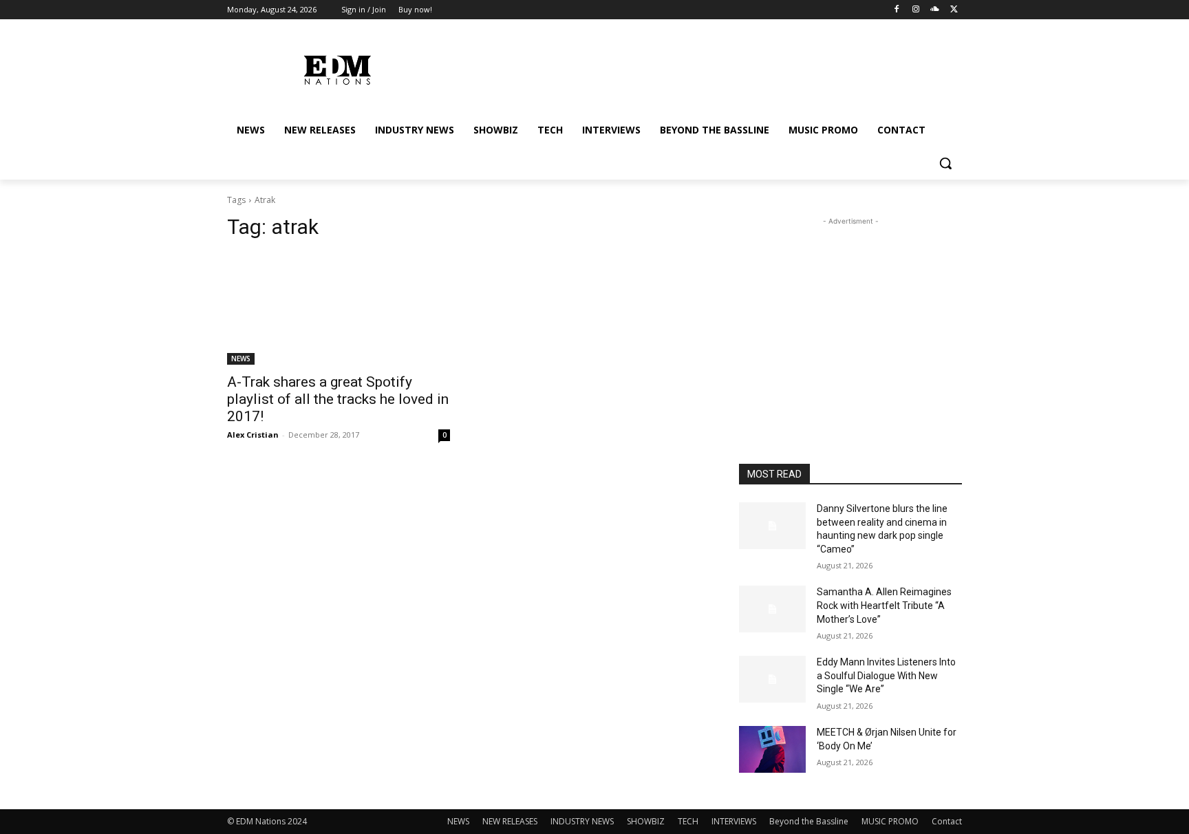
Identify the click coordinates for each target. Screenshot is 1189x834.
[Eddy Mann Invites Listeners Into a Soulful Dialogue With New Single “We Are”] (772, 679)
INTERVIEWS (733, 821)
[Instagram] (916, 10)
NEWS (240, 358)
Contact (947, 821)
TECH (688, 821)
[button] (945, 163)
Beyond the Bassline (808, 821)
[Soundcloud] (935, 10)
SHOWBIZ (646, 821)
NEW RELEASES (509, 821)
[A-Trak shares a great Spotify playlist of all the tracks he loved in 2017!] (338, 309)
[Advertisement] (850, 314)
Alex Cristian (253, 434)
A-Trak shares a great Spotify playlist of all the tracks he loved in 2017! (338, 399)
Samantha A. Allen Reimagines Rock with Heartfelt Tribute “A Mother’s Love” (884, 605)
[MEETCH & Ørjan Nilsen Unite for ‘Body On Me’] (772, 749)
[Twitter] (954, 10)
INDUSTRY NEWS (582, 821)
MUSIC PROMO (890, 821)
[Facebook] (897, 10)
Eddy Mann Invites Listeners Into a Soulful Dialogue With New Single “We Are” (886, 675)
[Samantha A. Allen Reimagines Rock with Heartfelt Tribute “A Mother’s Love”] (772, 609)
